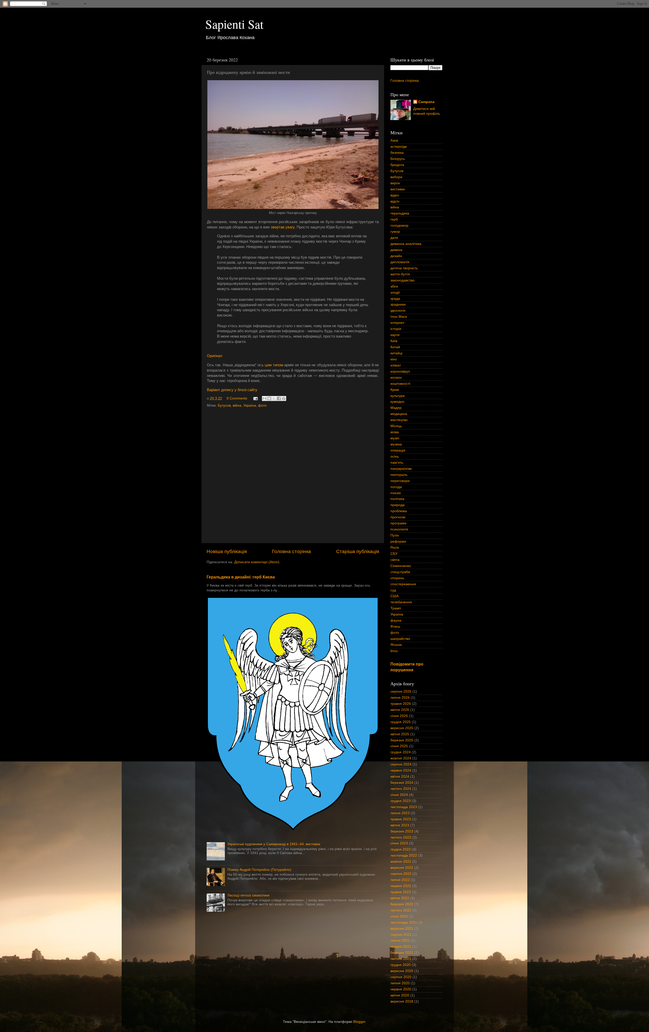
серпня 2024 (400, 764)
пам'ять (396, 462)
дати (394, 238)
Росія (394, 548)
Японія (396, 645)
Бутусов (224, 405)
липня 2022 (400, 880)
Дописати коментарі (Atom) (256, 562)
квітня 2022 (399, 898)
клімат (395, 365)
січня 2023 (399, 843)
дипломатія (399, 262)
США (394, 596)
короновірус (400, 371)
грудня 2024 (400, 752)
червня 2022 (400, 886)
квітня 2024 (399, 776)
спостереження (403, 584)
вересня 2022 (401, 868)
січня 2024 (399, 795)
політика (397, 499)
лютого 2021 (400, 959)
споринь (397, 578)
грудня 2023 (400, 801)
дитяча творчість (404, 268)
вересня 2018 (401, 1001)
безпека (397, 153)
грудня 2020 (400, 965)
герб (394, 219)
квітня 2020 (399, 995)
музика (396, 444)
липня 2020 (400, 983)
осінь (394, 456)
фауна (395, 620)
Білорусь (397, 159)
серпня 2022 (400, 874)
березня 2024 (401, 783)
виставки (397, 189)
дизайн (396, 256)
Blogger (359, 1022)
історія (395, 329)
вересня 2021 (401, 928)
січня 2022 (399, 916)
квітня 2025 (399, 734)
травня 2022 (400, 892)
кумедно (397, 402)
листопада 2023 (403, 807)
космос (396, 377)
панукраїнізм (401, 469)
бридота (397, 165)
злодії (395, 292)
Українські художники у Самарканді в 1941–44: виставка (273, 844)
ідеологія (397, 310)
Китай (395, 347)
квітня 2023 (399, 825)
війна (237, 405)
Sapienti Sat (234, 24)
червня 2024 (400, 770)
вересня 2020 (401, 971)
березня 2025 (401, 740)
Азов (394, 140)
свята (395, 560)
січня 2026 (399, 716)
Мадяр (396, 408)
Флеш (395, 626)
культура (397, 396)
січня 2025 (399, 746)
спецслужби (400, 572)
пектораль (398, 475)
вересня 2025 (401, 728)
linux (394, 651)
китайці (396, 353)
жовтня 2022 (400, 861)
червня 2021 (400, 946)
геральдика (399, 213)
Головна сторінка (291, 551)
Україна (249, 405)
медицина (398, 414)
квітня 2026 (399, 710)
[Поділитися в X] (274, 398)
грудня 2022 (400, 849)
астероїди (398, 146)
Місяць (396, 426)
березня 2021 (401, 953)
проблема (398, 511)
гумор (395, 232)
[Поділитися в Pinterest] (283, 398)
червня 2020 (400, 989)
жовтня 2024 (400, 758)
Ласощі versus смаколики (248, 895)
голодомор (399, 225)
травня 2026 (400, 704)
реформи (398, 541)
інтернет (397, 323)
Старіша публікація (357, 551)
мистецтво (399, 420)
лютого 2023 (400, 837)
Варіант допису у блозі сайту (232, 390)
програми (398, 523)
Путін (394, 535)
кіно (393, 359)
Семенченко (400, 566)
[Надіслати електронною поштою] (264, 398)
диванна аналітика (405, 244)
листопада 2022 (403, 855)
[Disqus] (293, 474)
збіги (394, 286)
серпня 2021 (400, 935)
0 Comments (237, 398)
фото (262, 405)
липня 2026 (400, 698)
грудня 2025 (400, 722)
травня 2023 (400, 819)
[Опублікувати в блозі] (269, 398)
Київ (393, 341)
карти (395, 335)
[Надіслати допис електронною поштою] (255, 398)
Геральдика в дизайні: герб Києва (241, 577)
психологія (399, 529)
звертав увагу (283, 227)
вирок (395, 183)
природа (397, 505)
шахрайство (400, 639)
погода (396, 487)
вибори (396, 177)
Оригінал (214, 356)
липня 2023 (400, 813)
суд (393, 590)
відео (394, 195)
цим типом (274, 365)
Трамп (395, 608)
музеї (394, 438)
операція (397, 450)
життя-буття (400, 274)
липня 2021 (400, 940)
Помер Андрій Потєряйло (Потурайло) (259, 870)
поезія (395, 493)
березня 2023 (401, 831)
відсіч (394, 201)
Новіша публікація (227, 551)
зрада (395, 299)
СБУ (394, 554)
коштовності (400, 384)
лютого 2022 (400, 910)
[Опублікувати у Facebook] (278, 398)
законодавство (402, 280)
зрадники (398, 304)
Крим (394, 390)
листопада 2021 (403, 922)
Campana (426, 102)
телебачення (401, 602)
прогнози (397, 517)
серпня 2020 (400, 977)
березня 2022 (401, 904)
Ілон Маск (398, 317)
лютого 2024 (400, 789)
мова (394, 432)
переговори (400, 481)
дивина (396, 250)
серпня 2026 (400, 691)
